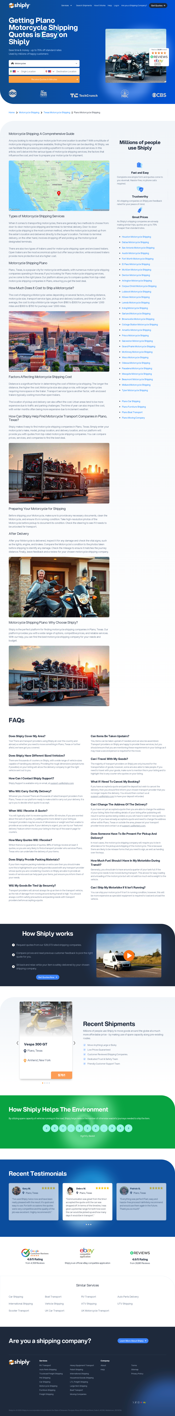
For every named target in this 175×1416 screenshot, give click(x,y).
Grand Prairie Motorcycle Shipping (138, 346)
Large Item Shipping (78, 1386)
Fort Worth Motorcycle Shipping (137, 258)
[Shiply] (19, 5)
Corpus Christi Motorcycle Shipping (139, 286)
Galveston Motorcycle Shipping (137, 340)
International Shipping (21, 1303)
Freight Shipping (46, 1394)
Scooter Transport (19, 1310)
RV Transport (88, 1296)
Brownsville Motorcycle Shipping (138, 319)
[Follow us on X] (133, 1402)
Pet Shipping (44, 1377)
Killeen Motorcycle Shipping (136, 297)
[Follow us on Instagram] (138, 1402)
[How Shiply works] (128, 955)
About (103, 1365)
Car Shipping (16, 1296)
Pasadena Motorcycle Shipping (137, 368)
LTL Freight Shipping (79, 1381)
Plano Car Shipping (131, 401)
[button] (74, 1043)
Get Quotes (156, 5)
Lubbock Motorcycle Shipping (136, 291)
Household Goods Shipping (82, 1377)
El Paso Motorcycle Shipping (136, 264)
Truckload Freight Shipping (51, 1373)
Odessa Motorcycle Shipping (136, 362)
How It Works (100, 5)
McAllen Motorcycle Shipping (136, 269)
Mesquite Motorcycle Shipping (137, 373)
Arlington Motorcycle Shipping (137, 280)
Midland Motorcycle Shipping (136, 384)
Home (12, 112)
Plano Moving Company (133, 417)
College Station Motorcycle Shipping (140, 324)
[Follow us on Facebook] (135, 1402)
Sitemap (134, 1369)
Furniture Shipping (47, 1390)
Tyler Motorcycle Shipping (135, 390)
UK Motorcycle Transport (95, 1310)
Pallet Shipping (76, 1369)
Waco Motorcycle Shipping (135, 357)
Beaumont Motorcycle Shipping (137, 379)
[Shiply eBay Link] (143, 1402)
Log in (116, 5)
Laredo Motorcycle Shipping (135, 302)
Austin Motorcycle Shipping (135, 253)
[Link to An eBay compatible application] (87, 1253)
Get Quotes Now (46, 977)
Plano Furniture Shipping (134, 406)
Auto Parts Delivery (128, 1296)
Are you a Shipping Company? (134, 5)
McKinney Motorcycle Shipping (137, 351)
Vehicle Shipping (54, 1303)
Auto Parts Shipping (47, 1369)
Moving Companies (78, 1394)
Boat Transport (53, 1296)
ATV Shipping (89, 1303)
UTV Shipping (125, 1303)
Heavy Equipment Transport (82, 1365)
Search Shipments (84, 5)
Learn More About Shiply (132, 1340)
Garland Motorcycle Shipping (136, 313)
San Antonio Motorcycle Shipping (138, 247)
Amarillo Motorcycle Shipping (136, 329)
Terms (134, 1365)
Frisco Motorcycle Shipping (135, 335)
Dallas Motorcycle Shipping (135, 242)
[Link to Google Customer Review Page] (35, 1253)
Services (65, 5)
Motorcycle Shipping (29, 112)
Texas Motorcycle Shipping (57, 112)
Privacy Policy (137, 1373)
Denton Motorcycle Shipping (136, 275)
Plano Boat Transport (132, 412)
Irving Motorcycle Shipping (135, 308)
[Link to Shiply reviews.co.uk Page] (140, 1253)
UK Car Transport (54, 1310)
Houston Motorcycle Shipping (136, 236)
